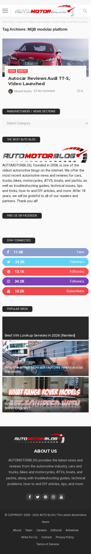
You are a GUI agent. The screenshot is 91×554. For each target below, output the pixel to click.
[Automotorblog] (45, 10)
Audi (12, 71)
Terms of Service (47, 544)
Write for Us (29, 537)
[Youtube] (45, 291)
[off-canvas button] (5, 10)
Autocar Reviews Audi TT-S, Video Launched (39, 81)
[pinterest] (45, 272)
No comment (46, 91)
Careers (41, 530)
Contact (46, 537)
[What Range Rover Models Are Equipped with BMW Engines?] (45, 394)
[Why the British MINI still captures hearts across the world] (45, 358)
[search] (85, 11)
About (17, 530)
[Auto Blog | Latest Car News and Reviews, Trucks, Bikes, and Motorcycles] (39, 438)
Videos (22, 71)
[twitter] (45, 262)
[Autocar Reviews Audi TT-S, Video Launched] (45, 58)
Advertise (72, 530)
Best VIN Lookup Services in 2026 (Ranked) (40, 335)
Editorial (56, 530)
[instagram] (45, 281)
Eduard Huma (23, 91)
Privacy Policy (65, 537)
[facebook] (45, 252)
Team (28, 530)
